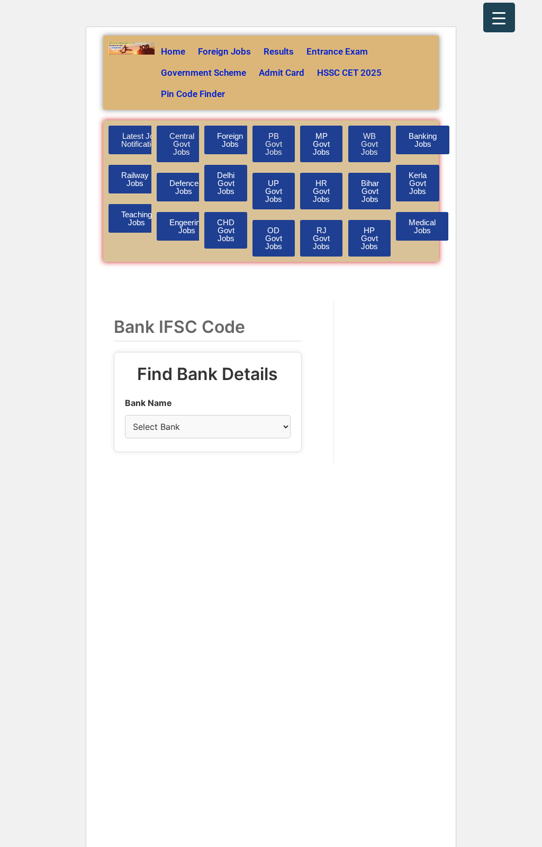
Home (173, 51)
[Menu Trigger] (499, 17)
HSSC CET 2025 (349, 72)
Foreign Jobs (224, 51)
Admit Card (281, 72)
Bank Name (148, 403)
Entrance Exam (337, 51)
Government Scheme (203, 72)
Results (279, 51)
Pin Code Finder (193, 94)
